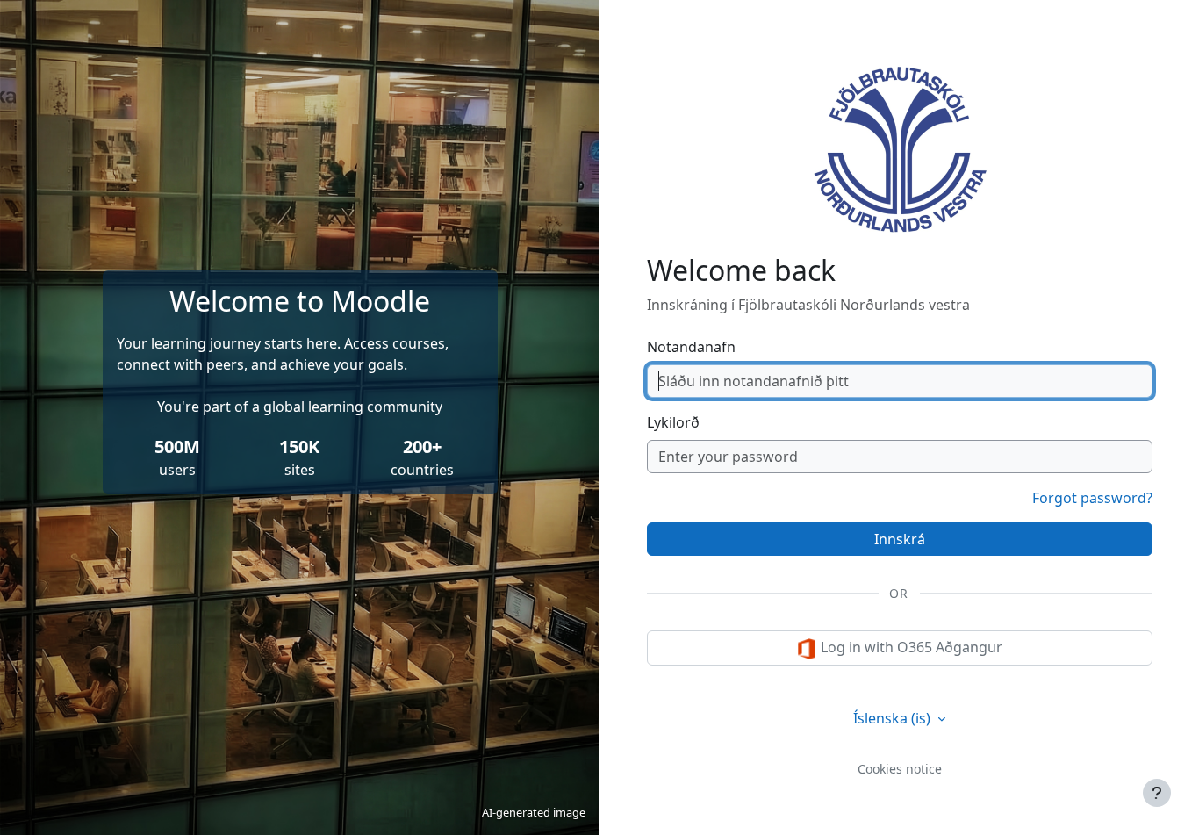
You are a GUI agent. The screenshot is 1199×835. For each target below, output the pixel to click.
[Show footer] (1157, 793)
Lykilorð (673, 422)
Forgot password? (1092, 497)
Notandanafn (691, 346)
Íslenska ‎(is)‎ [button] (893, 718)
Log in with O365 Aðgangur (909, 647)
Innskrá (899, 539)
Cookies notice (900, 768)
